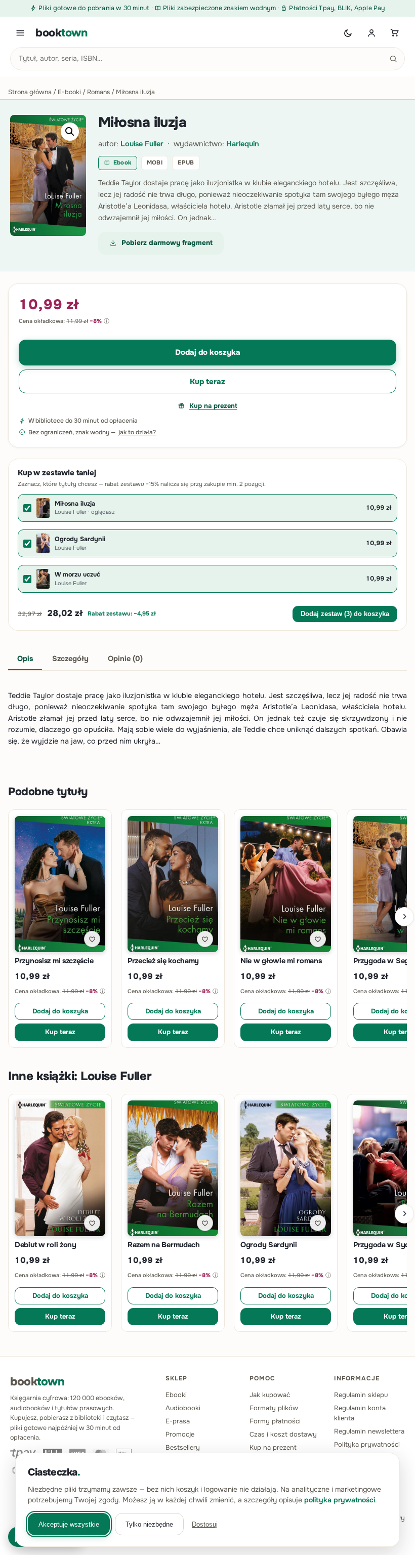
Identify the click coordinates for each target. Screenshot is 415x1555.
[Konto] (371, 33)
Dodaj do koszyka (207, 352)
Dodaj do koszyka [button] (60, 1011)
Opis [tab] (25, 658)
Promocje (179, 1434)
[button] (70, 131)
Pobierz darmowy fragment (167, 242)
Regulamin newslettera (369, 1431)
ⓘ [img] (106, 320)
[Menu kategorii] (20, 33)
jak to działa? (137, 432)
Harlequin (242, 143)
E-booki (69, 92)
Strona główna (30, 92)
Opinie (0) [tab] (125, 658)
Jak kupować (270, 1394)
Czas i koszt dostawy (283, 1434)
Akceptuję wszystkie (68, 1524)
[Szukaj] (393, 59)
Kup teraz (207, 382)
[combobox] (207, 58)
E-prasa (177, 1421)
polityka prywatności (339, 1499)
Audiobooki (182, 1408)
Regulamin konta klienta (360, 1413)
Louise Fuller (141, 143)
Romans (98, 92)
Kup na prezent (213, 405)
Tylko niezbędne (149, 1524)
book (61, 33)
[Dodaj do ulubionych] (92, 939)
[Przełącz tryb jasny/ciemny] (348, 33)
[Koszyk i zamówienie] (395, 33)
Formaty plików (274, 1408)
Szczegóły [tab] (70, 658)
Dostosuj (205, 1524)
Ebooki (176, 1394)
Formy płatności (275, 1421)
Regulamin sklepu (361, 1394)
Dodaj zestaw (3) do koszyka (345, 614)
